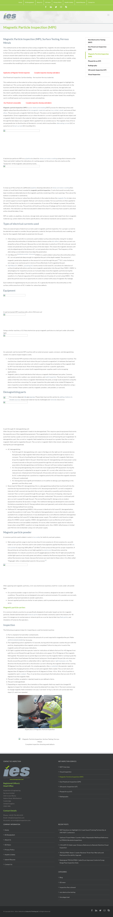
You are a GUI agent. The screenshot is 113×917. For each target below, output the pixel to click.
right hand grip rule (61, 661)
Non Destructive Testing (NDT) (96, 41)
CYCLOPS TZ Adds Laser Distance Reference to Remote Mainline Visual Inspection (84, 846)
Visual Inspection (65, 772)
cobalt (61, 110)
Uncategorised (65, 897)
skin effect (55, 241)
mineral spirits (33, 614)
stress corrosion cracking (48, 158)
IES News (8, 845)
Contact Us (8, 864)
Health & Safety (10, 855)
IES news (63, 882)
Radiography (64, 796)
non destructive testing (67, 892)
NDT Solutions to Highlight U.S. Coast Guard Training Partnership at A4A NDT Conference (83, 831)
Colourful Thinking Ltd (31, 911)
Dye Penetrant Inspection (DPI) (70, 782)
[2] (45, 560)
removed (53, 400)
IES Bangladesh (10, 835)
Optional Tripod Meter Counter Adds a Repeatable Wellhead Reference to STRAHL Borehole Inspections (84, 839)
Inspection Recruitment (68, 887)
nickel (56, 110)
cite (25, 397)
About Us (8, 840)
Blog (61, 877)
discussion (32, 254)
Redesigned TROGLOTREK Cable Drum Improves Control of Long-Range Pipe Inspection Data (82, 861)
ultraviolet (11, 547)
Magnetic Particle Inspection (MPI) (71, 777)
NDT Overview (65, 767)
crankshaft (54, 666)
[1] (59, 259)
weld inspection (50, 377)
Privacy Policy (9, 850)
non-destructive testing (38, 107)
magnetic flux (62, 198)
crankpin (23, 674)
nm (73, 544)
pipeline (28, 158)
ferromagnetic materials (37, 110)
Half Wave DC (12, 265)
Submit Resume (10, 859)
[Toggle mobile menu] (108, 15)
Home (7, 830)
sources (32, 397)
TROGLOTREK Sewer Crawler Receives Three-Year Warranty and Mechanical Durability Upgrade (82, 854)
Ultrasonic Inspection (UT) (68, 787)
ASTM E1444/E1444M (15, 640)
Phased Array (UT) (66, 791)
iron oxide (36, 537)
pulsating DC (28, 265)
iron (52, 110)
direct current (17, 126)
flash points (64, 617)
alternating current (63, 123)
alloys (5, 113)
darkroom (47, 550)
